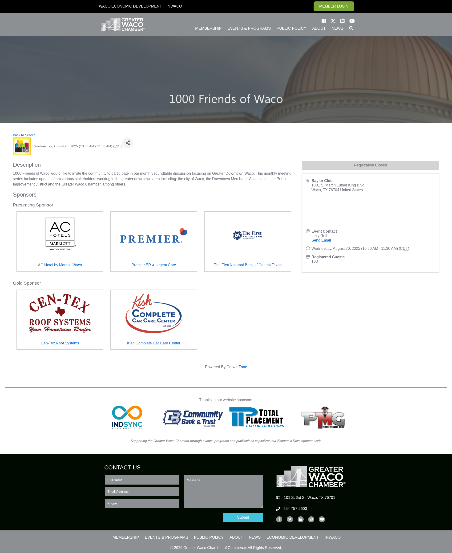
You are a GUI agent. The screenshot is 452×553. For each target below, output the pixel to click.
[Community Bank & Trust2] (193, 417)
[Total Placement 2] (259, 417)
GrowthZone (236, 367)
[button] (323, 20)
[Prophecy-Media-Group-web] (324, 417)
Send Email (321, 240)
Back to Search (24, 135)
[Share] (127, 142)
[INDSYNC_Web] (127, 417)
